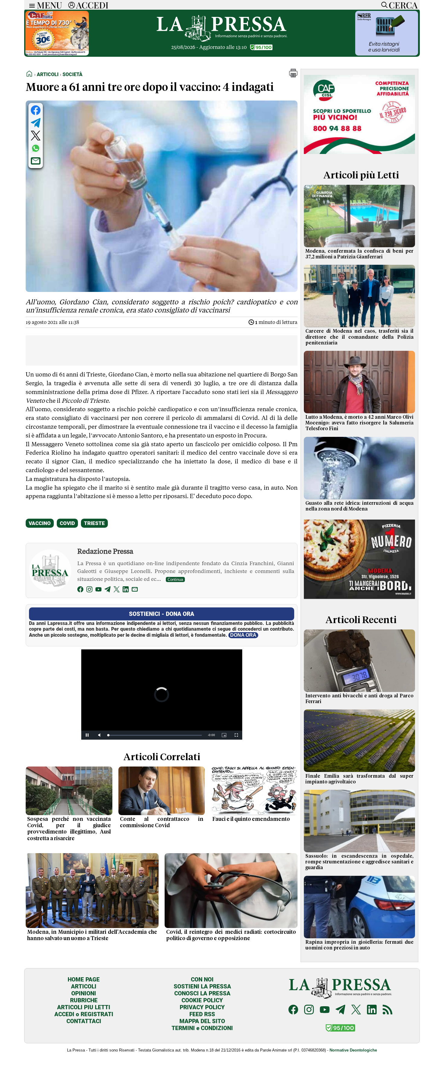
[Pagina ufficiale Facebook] (293, 1010)
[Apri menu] (30, 5)
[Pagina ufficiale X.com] (356, 1010)
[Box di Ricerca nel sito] (383, 5)
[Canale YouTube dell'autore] (98, 590)
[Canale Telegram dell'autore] (108, 590)
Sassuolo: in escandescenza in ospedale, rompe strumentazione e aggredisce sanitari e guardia (359, 862)
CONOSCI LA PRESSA (202, 993)
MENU (49, 4)
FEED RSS (202, 1014)
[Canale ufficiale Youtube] (325, 1010)
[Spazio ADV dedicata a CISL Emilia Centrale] (359, 155)
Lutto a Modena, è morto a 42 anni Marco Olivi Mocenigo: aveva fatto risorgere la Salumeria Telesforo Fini (359, 423)
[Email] (135, 590)
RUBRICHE (84, 1000)
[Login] (71, 4)
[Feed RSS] (387, 1010)
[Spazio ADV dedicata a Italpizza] (359, 600)
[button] (293, 75)
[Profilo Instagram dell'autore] (89, 590)
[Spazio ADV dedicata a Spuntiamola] (386, 54)
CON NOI (202, 979)
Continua (175, 579)
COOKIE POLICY (202, 1000)
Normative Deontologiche (353, 1050)
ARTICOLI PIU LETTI (83, 1007)
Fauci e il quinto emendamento (251, 819)
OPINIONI (83, 993)
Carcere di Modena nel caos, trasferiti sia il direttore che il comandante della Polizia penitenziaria (359, 337)
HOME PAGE (84, 979)
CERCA (403, 4)
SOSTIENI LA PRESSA (202, 986)
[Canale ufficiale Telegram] (340, 1010)
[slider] (155, 735)
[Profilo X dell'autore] (117, 590)
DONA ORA (243, 635)
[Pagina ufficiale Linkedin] (372, 1010)
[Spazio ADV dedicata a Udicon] (57, 54)
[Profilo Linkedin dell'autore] (126, 590)
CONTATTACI (83, 1021)
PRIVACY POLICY (202, 1007)
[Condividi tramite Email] (35, 161)
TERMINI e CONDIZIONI (202, 1028)
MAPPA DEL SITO (202, 1021)
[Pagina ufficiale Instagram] (309, 1010)
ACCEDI (92, 4)
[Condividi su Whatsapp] (35, 148)
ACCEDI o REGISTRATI (83, 1014)
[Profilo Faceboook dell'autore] (80, 590)
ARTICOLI (83, 986)
